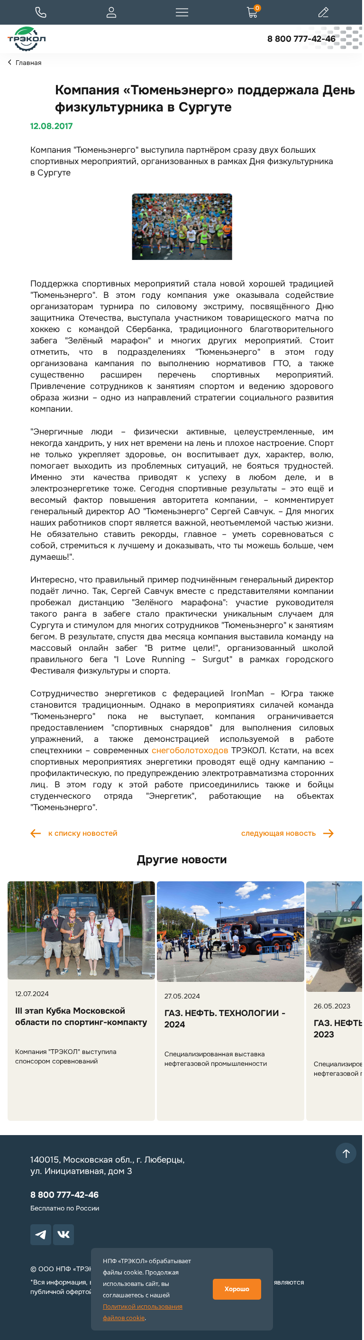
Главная (28, 62)
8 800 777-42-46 (301, 39)
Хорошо (237, 1289)
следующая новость (278, 833)
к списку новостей (83, 833)
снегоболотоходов (190, 750)
